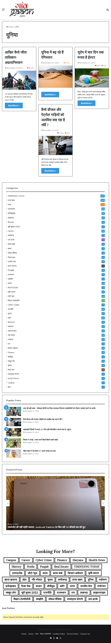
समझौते (10, 279)
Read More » (13, 105)
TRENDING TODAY (16, 196)
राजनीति (10, 309)
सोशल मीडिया (12, 253)
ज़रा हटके (11, 239)
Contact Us (85, 634)
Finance (11, 352)
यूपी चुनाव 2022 (14, 226)
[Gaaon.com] (22, 9)
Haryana (11, 257)
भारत (9, 204)
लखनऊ (11, 217)
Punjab (11, 270)
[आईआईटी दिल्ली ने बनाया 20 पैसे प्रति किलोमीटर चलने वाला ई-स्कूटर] (13, 432)
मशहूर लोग (11, 361)
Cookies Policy (59, 634)
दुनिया (10, 365)
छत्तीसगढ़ (11, 235)
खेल (9, 387)
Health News (13, 378)
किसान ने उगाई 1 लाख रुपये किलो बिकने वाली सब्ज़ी (40, 439)
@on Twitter (8, 608)
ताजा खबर (11, 200)
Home (10, 27)
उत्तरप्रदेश (11, 209)
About (30, 634)
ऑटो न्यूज (11, 296)
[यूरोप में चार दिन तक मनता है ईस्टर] (92, 77)
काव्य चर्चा (11, 244)
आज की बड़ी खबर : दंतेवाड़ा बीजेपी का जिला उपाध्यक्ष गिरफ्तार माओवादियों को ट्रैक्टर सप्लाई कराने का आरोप (59, 408)
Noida (11, 222)
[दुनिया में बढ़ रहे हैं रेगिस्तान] (56, 77)
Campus (11, 383)
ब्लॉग (9, 318)
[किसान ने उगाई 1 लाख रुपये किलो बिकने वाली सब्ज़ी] (13, 443)
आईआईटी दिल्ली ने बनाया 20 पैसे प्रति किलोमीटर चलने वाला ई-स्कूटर (47, 429)
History (11, 322)
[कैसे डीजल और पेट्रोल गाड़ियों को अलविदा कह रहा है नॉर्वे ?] (56, 145)
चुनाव (10, 313)
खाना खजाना (12, 266)
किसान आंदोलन (13, 348)
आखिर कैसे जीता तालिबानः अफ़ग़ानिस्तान (16, 57)
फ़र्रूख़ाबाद (11, 213)
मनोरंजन (11, 326)
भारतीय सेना (12, 261)
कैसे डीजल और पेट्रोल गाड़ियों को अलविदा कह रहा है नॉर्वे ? (43, 419)
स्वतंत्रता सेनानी (13, 374)
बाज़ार (10, 283)
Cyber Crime (13, 305)
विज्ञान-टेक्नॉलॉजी (13, 300)
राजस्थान (11, 274)
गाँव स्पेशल (11, 335)
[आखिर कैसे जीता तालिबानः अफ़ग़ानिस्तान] (19, 80)
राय (9, 344)
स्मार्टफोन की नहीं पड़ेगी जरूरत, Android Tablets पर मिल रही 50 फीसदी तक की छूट (46, 527)
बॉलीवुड (10, 357)
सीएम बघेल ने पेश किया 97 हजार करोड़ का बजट (39, 451)
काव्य (9, 248)
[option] (55, 503)
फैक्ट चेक (11, 370)
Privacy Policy (73, 634)
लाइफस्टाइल (12, 331)
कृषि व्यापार (11, 292)
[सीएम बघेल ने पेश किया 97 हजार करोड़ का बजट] (13, 454)
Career (11, 231)
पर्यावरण (10, 339)
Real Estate (13, 287)
